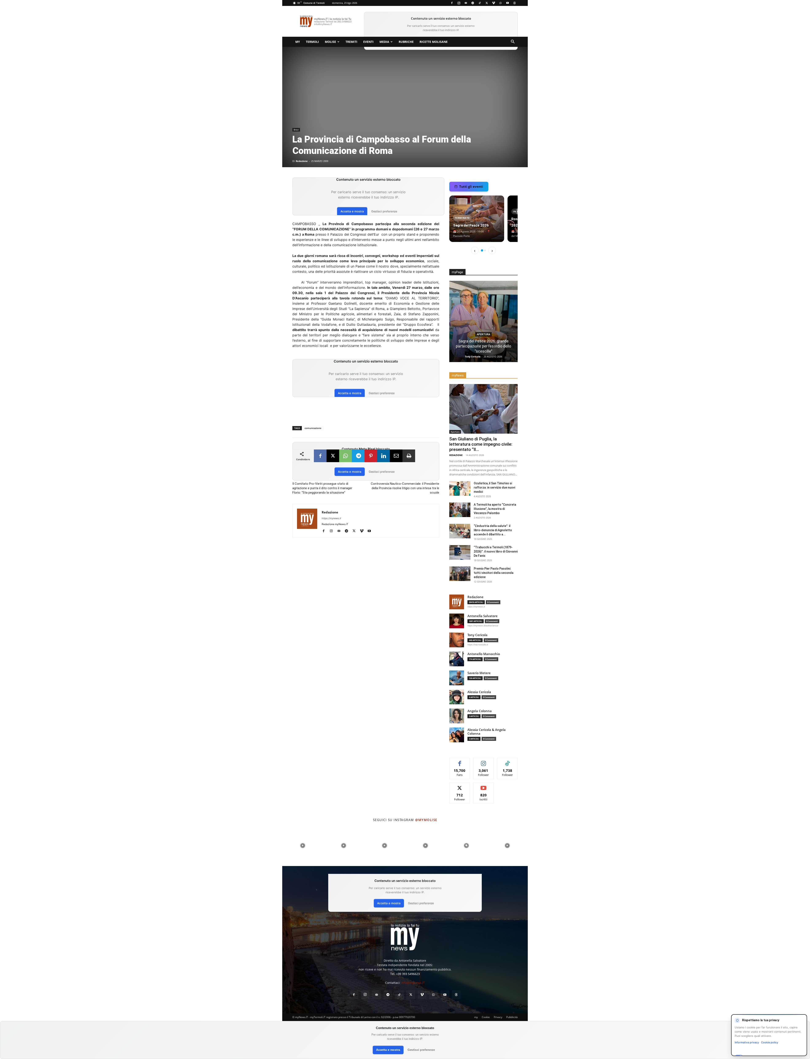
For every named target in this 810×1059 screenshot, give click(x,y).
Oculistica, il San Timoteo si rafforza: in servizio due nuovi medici (494, 487)
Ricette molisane (434, 42)
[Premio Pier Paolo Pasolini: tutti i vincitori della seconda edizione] (459, 573)
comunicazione (313, 428)
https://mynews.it (331, 518)
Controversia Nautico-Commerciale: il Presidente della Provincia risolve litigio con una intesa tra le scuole (405, 488)
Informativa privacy (747, 1042)
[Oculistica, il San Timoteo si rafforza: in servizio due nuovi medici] (459, 488)
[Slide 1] (482, 250)
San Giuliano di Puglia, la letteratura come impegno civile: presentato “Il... (480, 444)
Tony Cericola (477, 635)
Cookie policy (769, 1042)
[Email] (396, 455)
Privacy (498, 1017)
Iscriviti (483, 785)
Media (384, 42)
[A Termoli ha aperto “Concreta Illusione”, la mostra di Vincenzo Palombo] (459, 509)
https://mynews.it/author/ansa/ (482, 625)
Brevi (296, 129)
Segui (483, 761)
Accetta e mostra (352, 211)
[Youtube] (507, 3)
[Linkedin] (383, 455)
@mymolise (426, 820)
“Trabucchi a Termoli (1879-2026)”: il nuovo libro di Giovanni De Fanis (496, 551)
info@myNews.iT (413, 983)
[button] (513, 42)
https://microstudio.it (477, 644)
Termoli (312, 42)
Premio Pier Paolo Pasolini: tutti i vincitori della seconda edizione (493, 573)
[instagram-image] (302, 845)
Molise (330, 42)
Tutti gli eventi (471, 186)
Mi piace (460, 761)
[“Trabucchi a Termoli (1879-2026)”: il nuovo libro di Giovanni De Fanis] (459, 552)
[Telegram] (473, 3)
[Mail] (466, 3)
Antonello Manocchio (483, 654)
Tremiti (351, 42)
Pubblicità (512, 1017)
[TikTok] (480, 3)
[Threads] (514, 3)
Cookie (486, 1017)
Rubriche (406, 42)
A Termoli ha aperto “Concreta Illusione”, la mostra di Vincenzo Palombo (495, 509)
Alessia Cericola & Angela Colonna (486, 732)
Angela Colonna (479, 711)
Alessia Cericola (479, 692)
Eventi (368, 42)
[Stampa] (408, 455)
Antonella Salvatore (482, 616)
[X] (486, 3)
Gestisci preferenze (384, 211)
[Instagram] (459, 3)
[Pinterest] (370, 455)
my (297, 42)
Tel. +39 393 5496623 (405, 974)
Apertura (483, 329)
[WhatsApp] (500, 3)
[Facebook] (452, 3)
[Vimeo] (493, 3)
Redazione (302, 161)
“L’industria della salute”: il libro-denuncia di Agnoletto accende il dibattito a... (493, 530)
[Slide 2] (485, 250)
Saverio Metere (479, 673)
